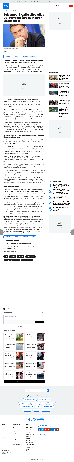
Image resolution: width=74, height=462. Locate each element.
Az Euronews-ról (29, 427)
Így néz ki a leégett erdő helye (10, 251)
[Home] (3, 10)
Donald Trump (46, 410)
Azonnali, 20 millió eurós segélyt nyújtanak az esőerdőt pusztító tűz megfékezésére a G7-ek (19, 247)
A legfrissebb (16, 433)
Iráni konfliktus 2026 (44, 399)
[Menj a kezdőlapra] (6, 6)
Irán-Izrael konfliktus (30, 399)
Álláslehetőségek (29, 442)
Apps (14, 437)
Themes (3, 424)
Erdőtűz (21, 256)
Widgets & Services (17, 439)
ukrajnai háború (24, 403)
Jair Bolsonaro (30, 256)
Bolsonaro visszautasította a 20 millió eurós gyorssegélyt (17, 243)
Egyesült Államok (48, 406)
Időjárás (15, 431)
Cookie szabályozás (30, 434)
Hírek (7, 10)
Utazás (2, 439)
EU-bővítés (27, 410)
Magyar (4, 1)
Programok (3, 445)
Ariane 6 (36, 410)
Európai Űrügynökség (27, 406)
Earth (2, 433)
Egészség (3, 437)
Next (2, 435)
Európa (2, 427)
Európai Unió (35, 403)
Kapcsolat (28, 440)
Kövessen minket (17, 435)
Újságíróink (3, 447)
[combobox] (53, 2)
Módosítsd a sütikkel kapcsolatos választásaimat (30, 449)
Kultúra (2, 441)
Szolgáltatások (16, 424)
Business (3, 431)
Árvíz (38, 406)
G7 (6, 256)
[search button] (46, 2)
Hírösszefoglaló (16, 429)
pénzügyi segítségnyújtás (11, 260)
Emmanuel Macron (27, 260)
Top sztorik (53, 73)
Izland (44, 403)
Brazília (14, 10)
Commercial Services (30, 429)
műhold (52, 403)
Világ (11, 10)
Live (71, 5)
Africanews (15, 441)
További (27, 424)
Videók (2, 443)
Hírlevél (41, 434)
